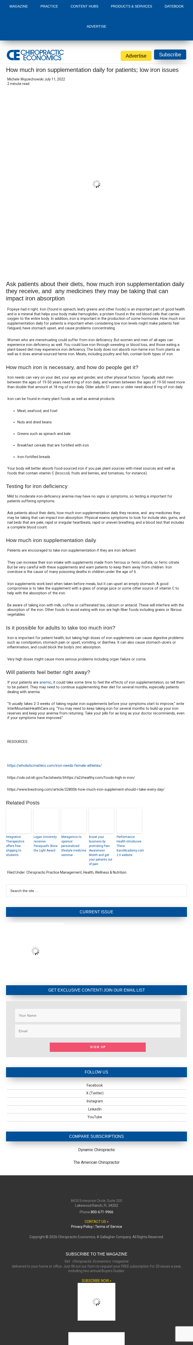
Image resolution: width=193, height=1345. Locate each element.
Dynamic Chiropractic (96, 1119)
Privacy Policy (82, 1196)
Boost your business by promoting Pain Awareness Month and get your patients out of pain (100, 819)
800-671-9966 (102, 1181)
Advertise (136, 25)
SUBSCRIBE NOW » (96, 1250)
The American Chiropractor (96, 1131)
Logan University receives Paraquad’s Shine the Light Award (46, 813)
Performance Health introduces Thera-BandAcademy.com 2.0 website (129, 815)
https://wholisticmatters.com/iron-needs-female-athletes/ (54, 735)
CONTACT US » (97, 1191)
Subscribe (170, 24)
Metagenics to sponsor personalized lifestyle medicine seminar (73, 815)
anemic (45, 652)
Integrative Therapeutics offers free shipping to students (15, 815)
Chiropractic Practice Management (54, 842)
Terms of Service (108, 1196)
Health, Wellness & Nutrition (104, 842)
